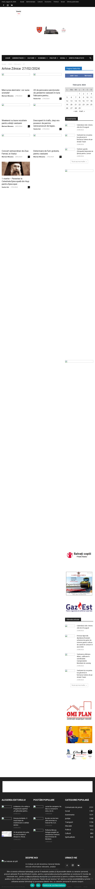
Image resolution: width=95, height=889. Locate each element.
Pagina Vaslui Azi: (73, 69)
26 (67, 108)
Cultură (40, 2)
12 (67, 101)
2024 (10, 64)
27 (71, 108)
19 (67, 104)
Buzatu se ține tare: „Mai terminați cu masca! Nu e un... (52, 820)
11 (91, 97)
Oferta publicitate (73, 2)
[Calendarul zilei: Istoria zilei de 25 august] (70, 127)
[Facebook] (3, 5)
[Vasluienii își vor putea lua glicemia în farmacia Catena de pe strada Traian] (70, 137)
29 (80, 108)
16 (83, 101)
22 (80, 104)
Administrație (30, 2)
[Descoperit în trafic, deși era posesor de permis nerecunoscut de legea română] (47, 111)
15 (80, 101)
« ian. (76, 111)
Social (63, 2)
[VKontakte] (12, 5)
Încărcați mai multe (78, 161)
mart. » (82, 111)
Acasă (22, 2)
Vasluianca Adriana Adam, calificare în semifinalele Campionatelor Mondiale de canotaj (84, 658)
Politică (56, 2)
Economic (48, 2)
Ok (32, 885)
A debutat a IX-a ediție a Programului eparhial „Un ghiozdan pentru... (21, 809)
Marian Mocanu (7, 96)
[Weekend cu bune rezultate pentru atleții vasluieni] (16, 111)
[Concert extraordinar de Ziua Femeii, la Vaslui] (16, 141)
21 (76, 104)
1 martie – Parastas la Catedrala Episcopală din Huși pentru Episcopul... (15, 181)
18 (91, 101)
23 (83, 104)
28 (76, 108)
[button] (90, 58)
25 (91, 104)
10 (87, 97)
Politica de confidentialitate (54, 885)
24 (87, 104)
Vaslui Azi (37, 98)
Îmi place (88, 76)
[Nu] (92, 878)
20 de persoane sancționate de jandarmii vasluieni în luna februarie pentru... (46, 93)
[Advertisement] (47, 36)
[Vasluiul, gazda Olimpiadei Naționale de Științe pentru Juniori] (70, 151)
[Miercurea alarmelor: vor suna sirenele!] (16, 80)
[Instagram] (8, 5)
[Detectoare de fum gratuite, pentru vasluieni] (47, 141)
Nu (38, 885)
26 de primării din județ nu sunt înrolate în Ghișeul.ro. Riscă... (21, 834)
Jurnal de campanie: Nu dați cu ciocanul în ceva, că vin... (53, 809)
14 (76, 101)
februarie (17, 64)
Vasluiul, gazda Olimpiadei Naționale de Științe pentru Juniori (85, 151)
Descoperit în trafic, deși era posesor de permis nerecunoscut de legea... (46, 123)
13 (71, 101)
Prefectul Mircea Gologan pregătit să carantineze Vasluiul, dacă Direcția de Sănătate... (52, 834)
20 (71, 104)
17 (87, 101)
